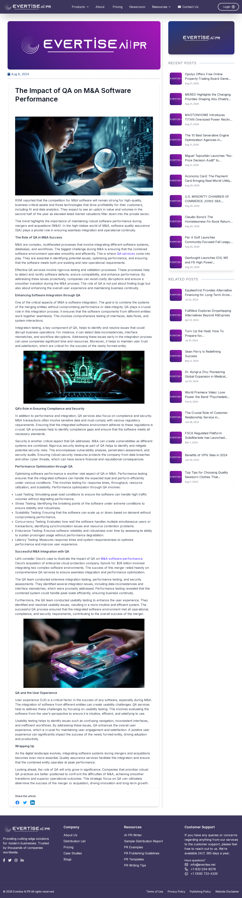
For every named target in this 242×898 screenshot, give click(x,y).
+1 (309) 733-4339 (204, 874)
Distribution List (74, 841)
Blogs (67, 859)
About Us (70, 835)
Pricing (118, 7)
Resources (159, 7)
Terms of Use (154, 891)
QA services (126, 253)
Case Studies (73, 853)
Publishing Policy (200, 891)
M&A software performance (122, 558)
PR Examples (133, 847)
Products (78, 7)
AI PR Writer (133, 835)
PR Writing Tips (135, 865)
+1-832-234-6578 (203, 869)
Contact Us (190, 7)
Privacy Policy (176, 891)
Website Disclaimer (227, 891)
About (99, 7)
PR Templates (134, 859)
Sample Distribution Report (143, 841)
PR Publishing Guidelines (141, 853)
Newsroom (137, 7)
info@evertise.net (203, 864)
